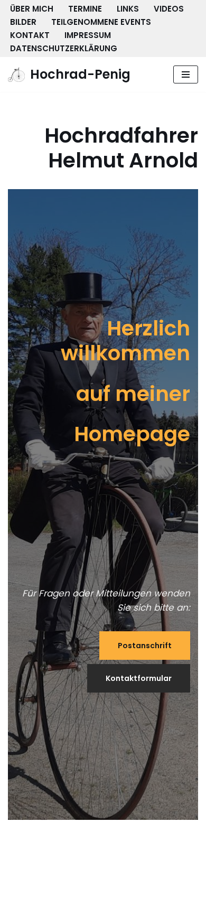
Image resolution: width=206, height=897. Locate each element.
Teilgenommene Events (101, 21)
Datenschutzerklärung (63, 48)
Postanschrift (145, 645)
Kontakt (30, 35)
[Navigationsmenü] (185, 74)
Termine (85, 8)
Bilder (23, 21)
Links (128, 8)
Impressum (87, 35)
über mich (31, 8)
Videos (169, 8)
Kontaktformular (139, 678)
